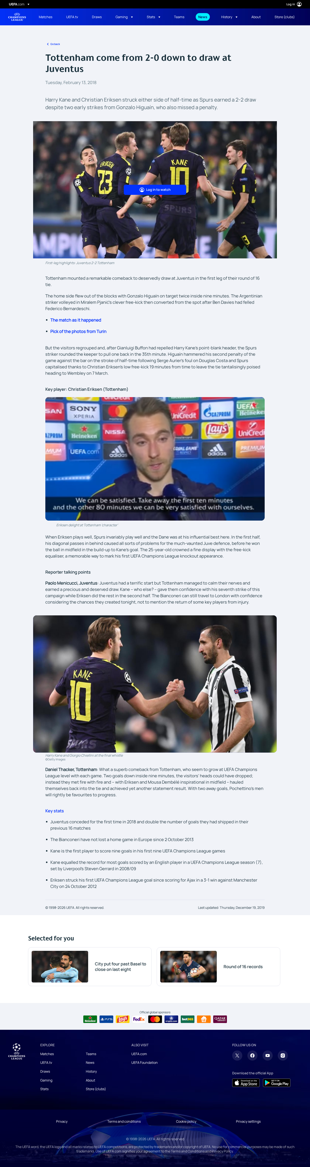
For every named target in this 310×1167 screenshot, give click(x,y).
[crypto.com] (171, 1019)
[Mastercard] (155, 1019)
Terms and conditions (124, 1121)
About (90, 1080)
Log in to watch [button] (158, 189)
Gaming (46, 1080)
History (91, 1071)
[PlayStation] (106, 1019)
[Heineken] (90, 1019)
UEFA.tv (46, 1062)
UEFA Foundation (144, 1062)
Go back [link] (55, 44)
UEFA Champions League (17, 17)
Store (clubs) (96, 1089)
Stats (44, 1089)
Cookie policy (186, 1121)
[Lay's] (122, 1019)
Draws (45, 1071)
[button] (124, 17)
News (90, 1062)
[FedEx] (139, 1019)
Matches (47, 1054)
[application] (155, 459)
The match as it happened (75, 320)
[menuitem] (47, 17)
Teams (91, 1054)
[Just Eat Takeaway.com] (204, 1019)
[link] (45, 17)
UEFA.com (139, 1054)
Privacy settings (248, 1121)
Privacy (61, 1121)
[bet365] (187, 1019)
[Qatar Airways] (220, 1019)
